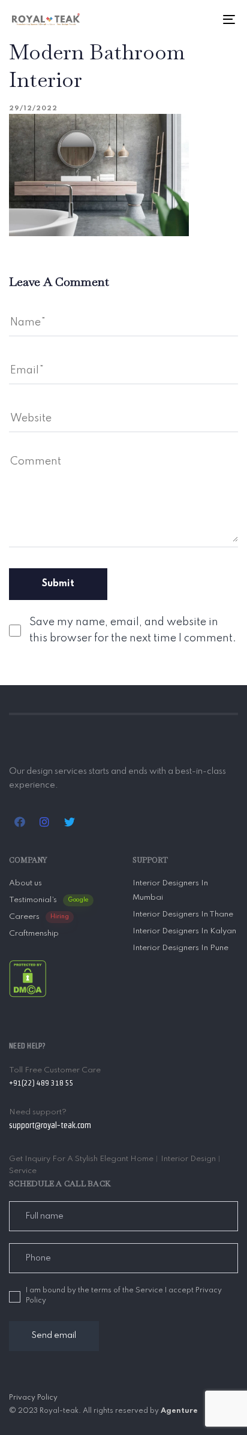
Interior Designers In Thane (182, 914)
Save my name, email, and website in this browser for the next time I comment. (132, 630)
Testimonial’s (49, 900)
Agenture (179, 1411)
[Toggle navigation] (198, 19)
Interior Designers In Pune (180, 948)
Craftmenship (34, 933)
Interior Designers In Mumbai (170, 890)
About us (25, 883)
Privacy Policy (33, 1397)
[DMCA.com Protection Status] (27, 978)
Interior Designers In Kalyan (184, 931)
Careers (39, 917)
